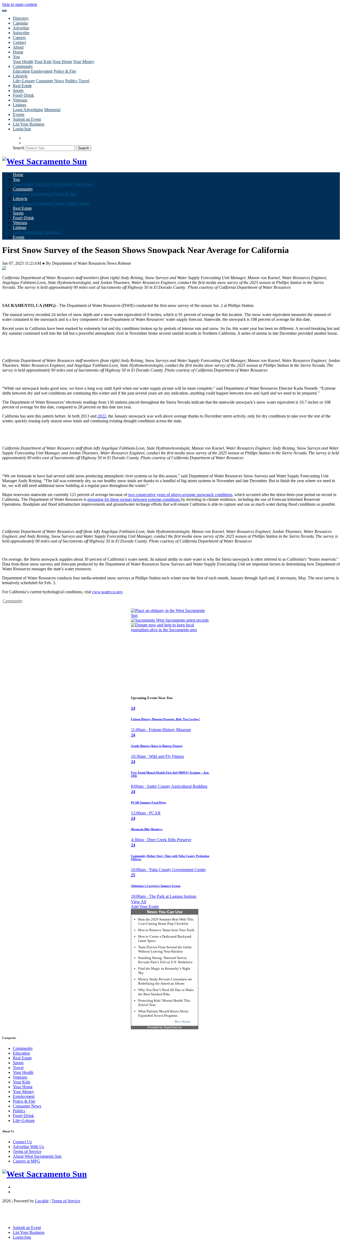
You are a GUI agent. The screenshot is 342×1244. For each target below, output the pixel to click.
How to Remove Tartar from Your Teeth (166, 930)
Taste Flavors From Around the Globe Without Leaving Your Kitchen (165, 949)
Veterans (20, 100)
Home (18, 52)
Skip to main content (19, 4)
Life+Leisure (24, 81)
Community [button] (23, 66)
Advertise (21, 28)
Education (21, 71)
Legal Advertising (28, 109)
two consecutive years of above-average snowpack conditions (180, 494)
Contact (19, 42)
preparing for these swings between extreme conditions (134, 499)
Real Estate (22, 85)
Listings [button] (19, 105)
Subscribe (21, 32)
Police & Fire (65, 71)
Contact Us (22, 1142)
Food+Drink (23, 95)
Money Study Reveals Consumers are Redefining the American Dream (165, 981)
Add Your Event (144, 906)
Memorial (52, 109)
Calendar (20, 23)
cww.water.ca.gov (107, 592)
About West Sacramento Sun (37, 1156)
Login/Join (22, 129)
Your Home (62, 61)
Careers (19, 37)
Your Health (23, 61)
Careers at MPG (26, 1161)
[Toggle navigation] (4, 10)
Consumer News (50, 81)
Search (18, 148)
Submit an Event (27, 119)
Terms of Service (27, 1151)
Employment (42, 71)
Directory (21, 18)
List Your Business (28, 124)
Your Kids (43, 61)
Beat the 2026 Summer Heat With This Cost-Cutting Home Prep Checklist (165, 921)
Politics (71, 81)
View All (138, 901)
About (18, 47)
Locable (42, 1201)
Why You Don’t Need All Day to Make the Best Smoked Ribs (166, 992)
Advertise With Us (28, 1146)
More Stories (182, 1021)
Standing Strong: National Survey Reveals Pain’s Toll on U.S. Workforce (165, 960)
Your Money (83, 61)
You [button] (16, 56)
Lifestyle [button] (20, 76)
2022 (102, 416)
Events (18, 114)
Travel (84, 81)
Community (13, 601)
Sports (18, 90)
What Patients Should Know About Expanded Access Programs (163, 1013)
